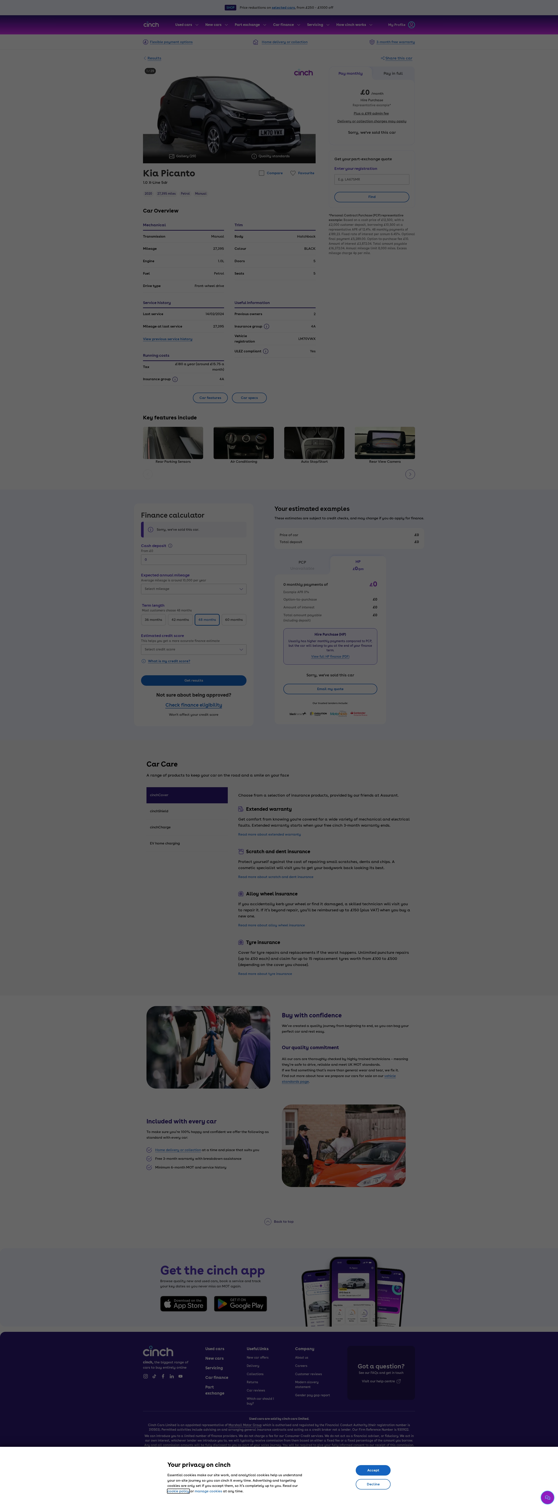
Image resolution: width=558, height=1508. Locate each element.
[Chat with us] (548, 1498)
